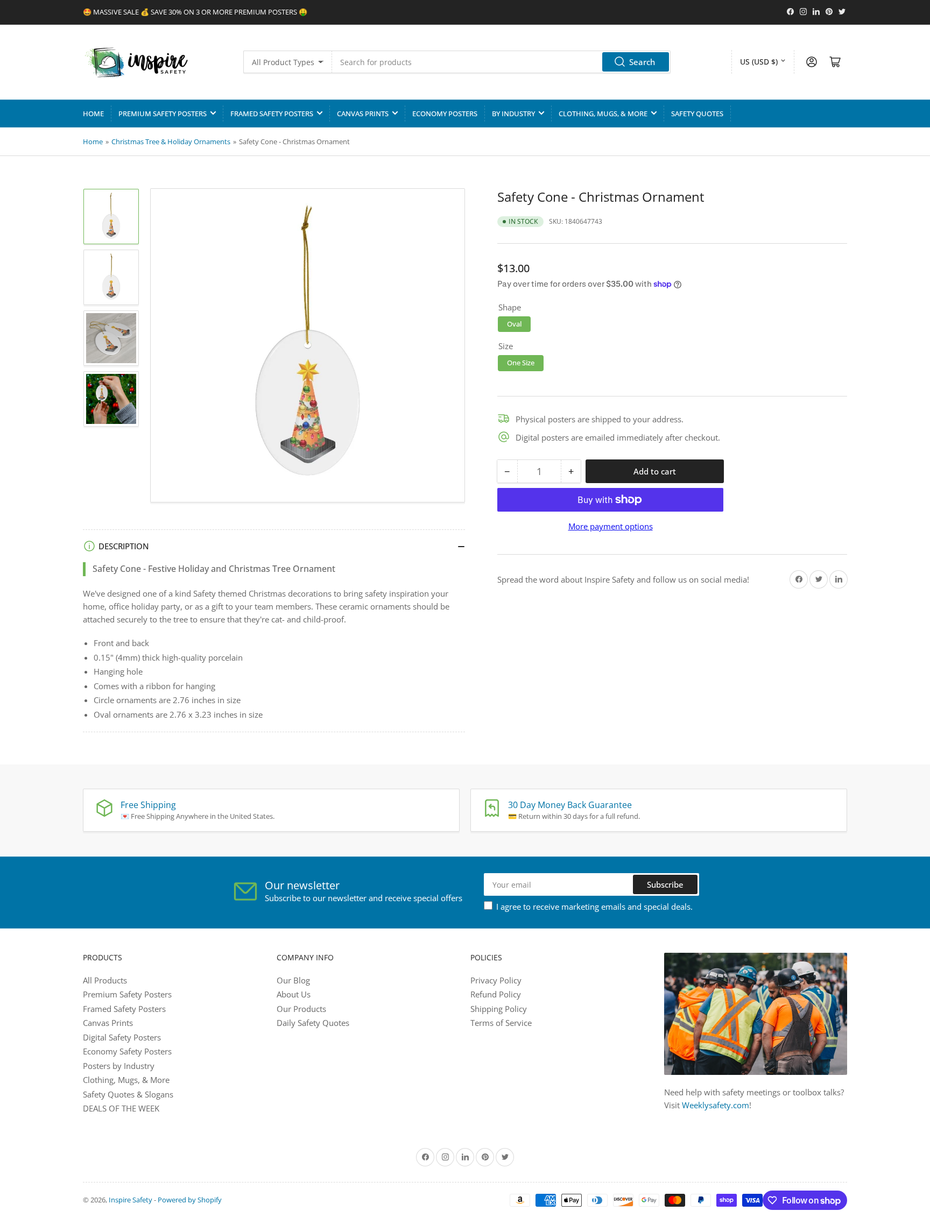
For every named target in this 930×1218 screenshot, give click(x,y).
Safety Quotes (697, 113)
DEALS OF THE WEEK (121, 1108)
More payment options (610, 526)
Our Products (301, 1008)
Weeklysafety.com (715, 1105)
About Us (294, 994)
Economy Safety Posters (127, 1051)
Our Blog (293, 980)
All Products (105, 980)
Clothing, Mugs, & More (603, 113)
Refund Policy (495, 994)
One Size (520, 362)
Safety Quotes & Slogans (128, 1094)
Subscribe (665, 884)
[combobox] (501, 62)
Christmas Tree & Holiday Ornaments (170, 141)
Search (642, 61)
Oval (514, 323)
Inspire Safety (130, 1200)
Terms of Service (501, 1022)
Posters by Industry (118, 1065)
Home (93, 113)
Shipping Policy (498, 1008)
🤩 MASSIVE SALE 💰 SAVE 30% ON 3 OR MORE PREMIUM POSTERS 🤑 (195, 12)
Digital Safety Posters (122, 1037)
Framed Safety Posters (271, 113)
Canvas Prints (363, 113)
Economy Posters (444, 113)
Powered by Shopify (190, 1200)
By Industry (513, 113)
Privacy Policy (496, 980)
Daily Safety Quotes (313, 1022)
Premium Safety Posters (162, 113)
